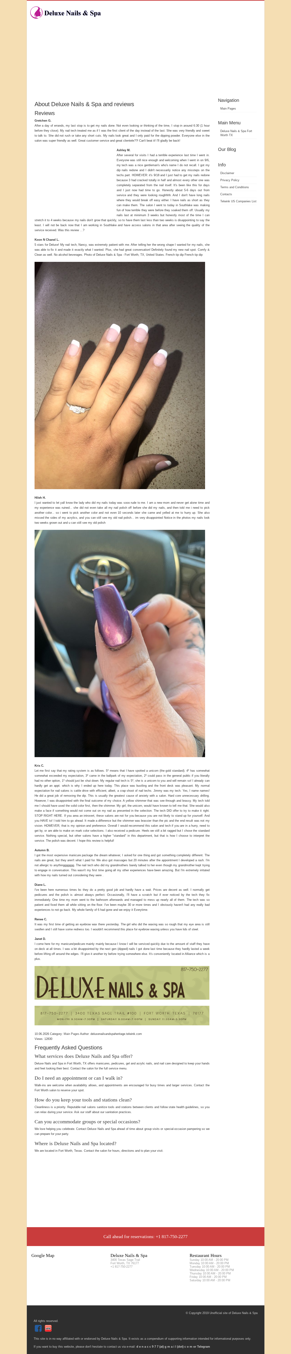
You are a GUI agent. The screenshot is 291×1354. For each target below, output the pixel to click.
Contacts (226, 194)
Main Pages (228, 108)
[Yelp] (49, 1330)
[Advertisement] (145, 62)
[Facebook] (39, 1330)
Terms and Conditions (234, 187)
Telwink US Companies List (238, 201)
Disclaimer (227, 173)
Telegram (203, 1346)
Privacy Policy (229, 180)
